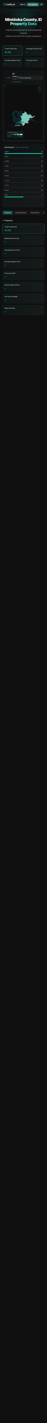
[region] (23, 112)
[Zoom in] (39, 87)
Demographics (21, 213)
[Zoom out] (39, 90)
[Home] (9, 4)
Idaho (9, 78)
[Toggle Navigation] (41, 4)
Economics (35, 213)
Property (7, 213)
